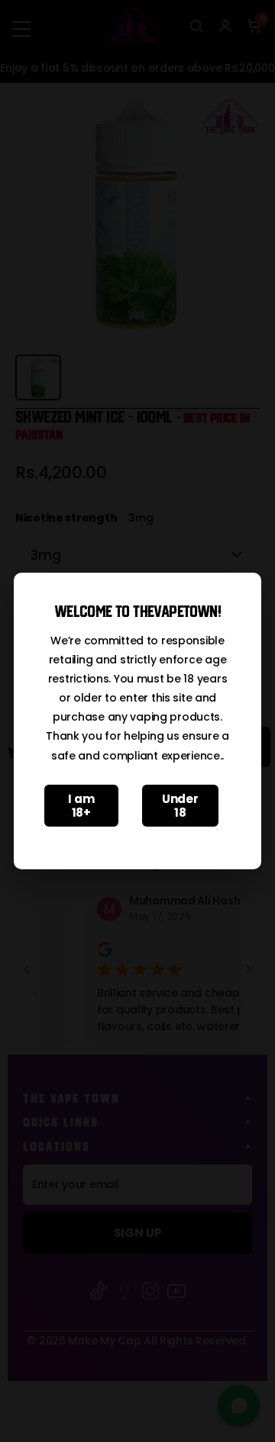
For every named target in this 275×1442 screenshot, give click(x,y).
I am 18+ (81, 806)
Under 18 (180, 806)
